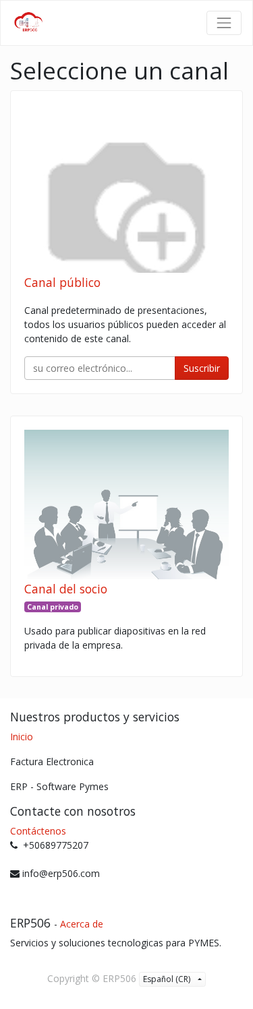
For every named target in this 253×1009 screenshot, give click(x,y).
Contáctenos (38, 830)
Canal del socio (65, 589)
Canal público (62, 282)
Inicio (21, 736)
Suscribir (202, 368)
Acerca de (81, 923)
